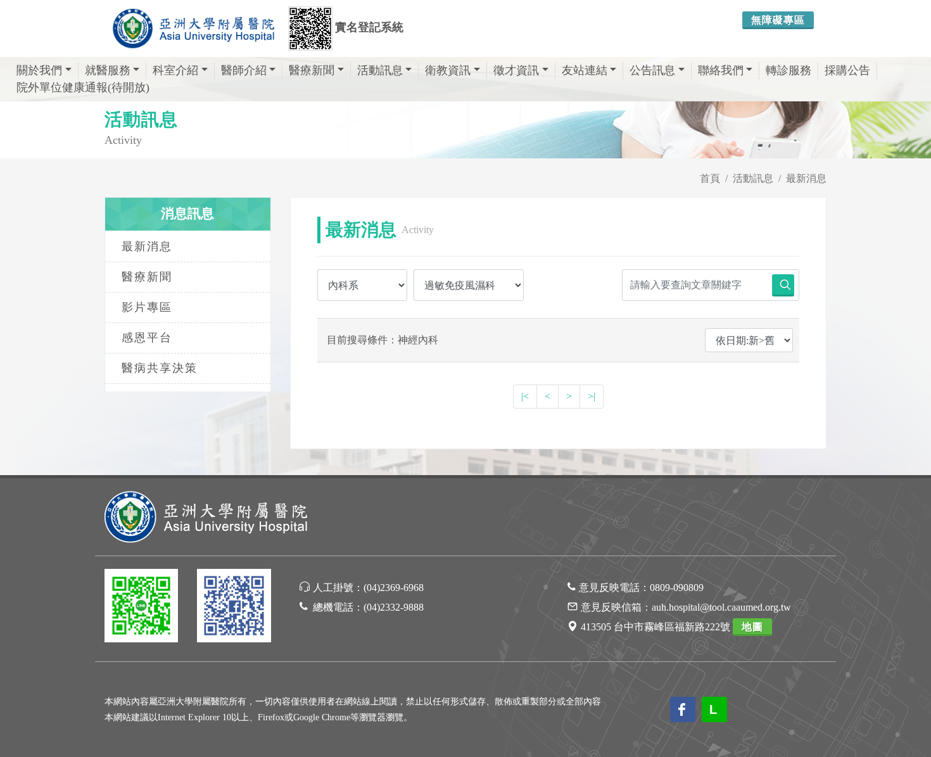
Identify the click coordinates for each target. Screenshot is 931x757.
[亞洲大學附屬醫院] (193, 28)
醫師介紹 (244, 70)
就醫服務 (107, 70)
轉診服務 (788, 70)
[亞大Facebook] (233, 607)
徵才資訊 (516, 70)
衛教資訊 (448, 70)
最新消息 (806, 178)
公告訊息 (652, 70)
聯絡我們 (721, 70)
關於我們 (39, 70)
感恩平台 (147, 337)
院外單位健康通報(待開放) (82, 87)
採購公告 (847, 70)
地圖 (752, 626)
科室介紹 (175, 70)
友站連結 (584, 70)
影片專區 (147, 307)
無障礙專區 (778, 20)
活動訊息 (380, 70)
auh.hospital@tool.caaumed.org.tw (721, 607)
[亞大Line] (141, 607)
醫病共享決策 (160, 368)
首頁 (710, 178)
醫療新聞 (311, 70)
